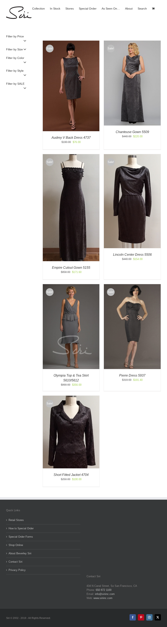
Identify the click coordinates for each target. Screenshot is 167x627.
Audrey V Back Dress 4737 (71, 137)
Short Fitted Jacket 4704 (71, 474)
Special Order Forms (21, 536)
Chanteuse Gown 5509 (132, 132)
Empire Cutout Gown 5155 (71, 267)
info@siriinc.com (105, 594)
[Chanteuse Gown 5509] (132, 42)
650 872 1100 (103, 589)
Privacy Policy (17, 570)
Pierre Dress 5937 (132, 375)
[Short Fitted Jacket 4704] (71, 397)
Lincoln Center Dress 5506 (132, 254)
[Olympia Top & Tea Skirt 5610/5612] (71, 286)
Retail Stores (16, 520)
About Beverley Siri (20, 553)
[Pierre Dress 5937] (132, 286)
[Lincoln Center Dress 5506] (132, 156)
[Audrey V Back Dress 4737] (71, 42)
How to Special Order (21, 528)
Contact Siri (15, 561)
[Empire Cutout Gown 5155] (71, 156)
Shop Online (16, 545)
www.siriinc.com (102, 598)
